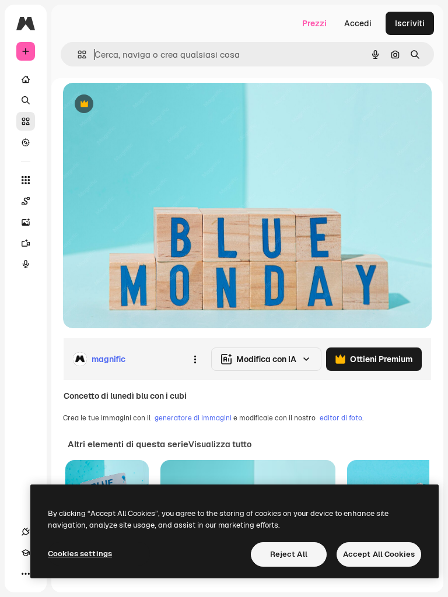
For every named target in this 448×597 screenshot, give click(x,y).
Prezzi (314, 23)
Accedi (358, 23)
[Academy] (25, 552)
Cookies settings (80, 554)
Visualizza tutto (219, 444)
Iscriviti (410, 23)
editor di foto (341, 418)
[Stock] (25, 121)
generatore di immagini (193, 418)
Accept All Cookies (379, 554)
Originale (140, 104)
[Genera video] (25, 243)
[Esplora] (25, 142)
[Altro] (25, 573)
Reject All (288, 554)
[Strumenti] (25, 180)
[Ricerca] (25, 100)
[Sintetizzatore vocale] (25, 264)
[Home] (25, 79)
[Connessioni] (25, 531)
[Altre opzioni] (194, 359)
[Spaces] (25, 201)
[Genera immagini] (25, 222)
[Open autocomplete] (77, 54)
